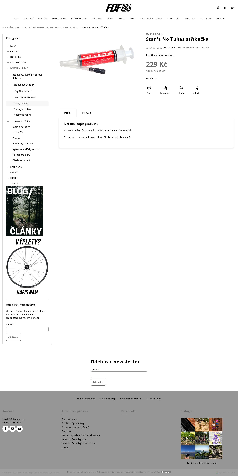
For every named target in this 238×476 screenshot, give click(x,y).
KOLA (13, 45)
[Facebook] (5, 429)
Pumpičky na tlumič (23, 143)
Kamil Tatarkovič (86, 398)
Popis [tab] (67, 112)
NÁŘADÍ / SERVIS (19, 68)
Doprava (66, 431)
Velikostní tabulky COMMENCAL (79, 443)
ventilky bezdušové (25, 96)
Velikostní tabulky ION (74, 439)
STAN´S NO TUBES (154, 34)
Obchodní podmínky (73, 423)
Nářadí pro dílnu (22, 154)
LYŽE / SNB (16, 166)
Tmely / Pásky (21, 103)
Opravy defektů (22, 109)
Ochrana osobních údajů (75, 427)
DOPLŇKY (15, 56)
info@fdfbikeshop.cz (13, 419)
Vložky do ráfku (22, 114)
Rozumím (166, 472)
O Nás (65, 447)
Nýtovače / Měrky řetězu (26, 149)
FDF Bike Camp (107, 398)
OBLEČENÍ (15, 51)
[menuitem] (17, 19)
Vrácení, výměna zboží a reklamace (81, 435)
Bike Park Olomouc (130, 398)
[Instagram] (12, 429)
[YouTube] (19, 429)
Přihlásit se (13, 337)
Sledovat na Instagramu (203, 463)
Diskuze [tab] (86, 112)
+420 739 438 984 (11, 422)
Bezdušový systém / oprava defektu (28, 76)
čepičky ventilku (23, 91)
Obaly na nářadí (21, 160)
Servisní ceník (69, 419)
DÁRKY (14, 172)
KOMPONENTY (18, 62)
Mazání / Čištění (21, 121)
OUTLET (14, 178)
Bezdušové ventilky (24, 84)
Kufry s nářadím (21, 126)
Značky (14, 183)
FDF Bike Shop (153, 398)
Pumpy (16, 138)
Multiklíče (18, 132)
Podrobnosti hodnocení (196, 47)
